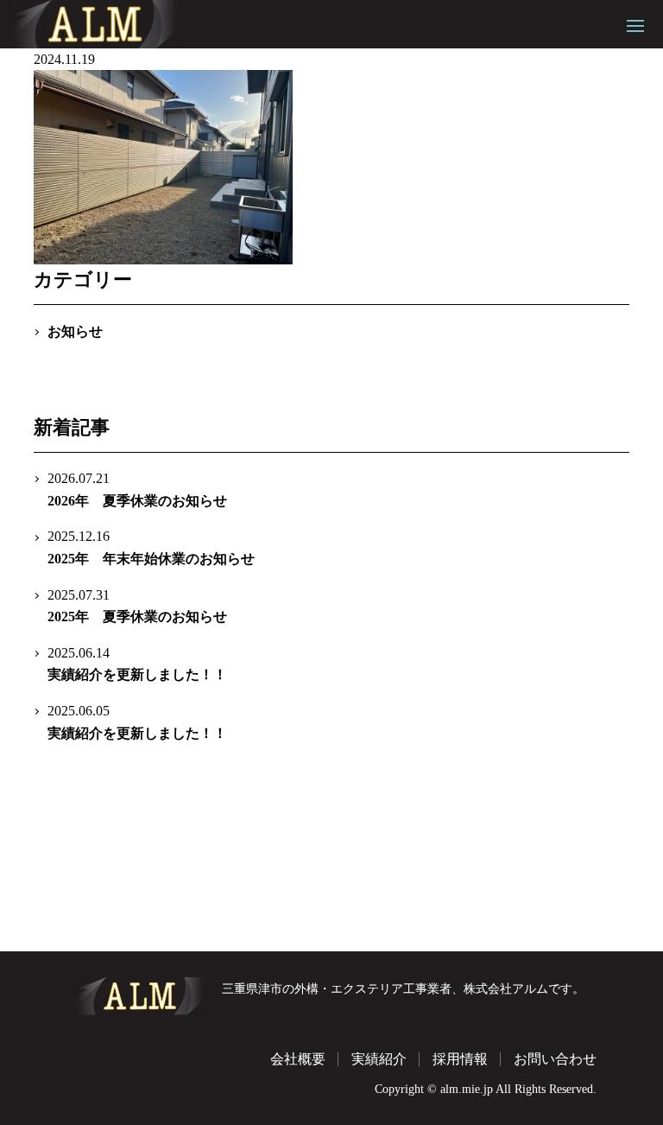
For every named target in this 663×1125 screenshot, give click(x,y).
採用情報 (460, 1059)
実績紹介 (379, 1059)
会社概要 (297, 1059)
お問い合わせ (555, 1059)
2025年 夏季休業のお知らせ (137, 606)
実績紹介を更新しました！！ (137, 664)
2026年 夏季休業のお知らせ (137, 489)
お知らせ (75, 331)
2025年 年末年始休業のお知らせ (151, 547)
